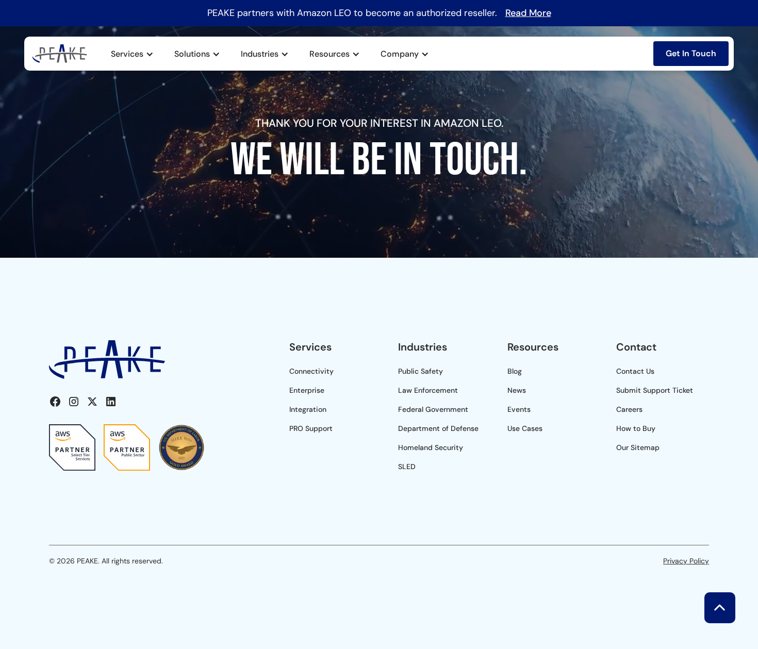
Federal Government (433, 409)
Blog (514, 371)
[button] (132, 54)
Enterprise (306, 390)
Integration (307, 409)
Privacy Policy (686, 560)
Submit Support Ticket (654, 390)
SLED (407, 466)
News (516, 390)
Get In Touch (691, 53)
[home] (59, 53)
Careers (629, 409)
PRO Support (311, 428)
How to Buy (635, 428)
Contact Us (635, 371)
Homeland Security (430, 447)
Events (519, 409)
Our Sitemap (638, 447)
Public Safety (420, 371)
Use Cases (524, 428)
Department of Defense (438, 428)
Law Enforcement (428, 390)
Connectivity (311, 371)
